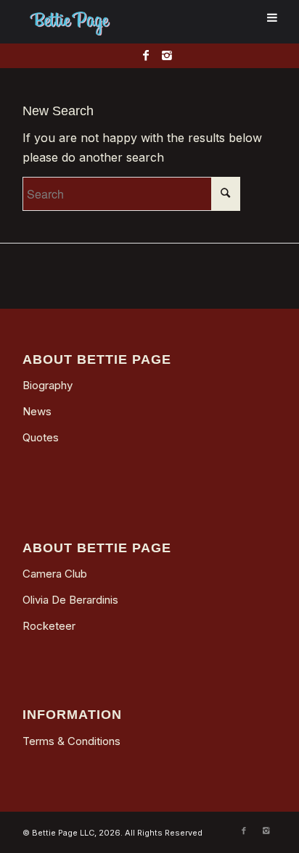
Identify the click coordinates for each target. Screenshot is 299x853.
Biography (47, 385)
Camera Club (54, 574)
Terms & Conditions (71, 741)
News (37, 411)
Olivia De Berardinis (70, 600)
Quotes (40, 437)
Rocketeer (48, 626)
